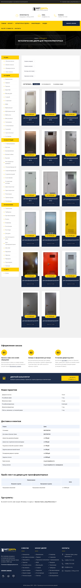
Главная (3, 23)
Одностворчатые (9, 190)
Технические (8, 208)
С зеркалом (8, 100)
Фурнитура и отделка (22, 23)
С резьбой (8, 129)
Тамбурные (8, 212)
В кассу (7, 219)
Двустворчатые (54, 573)
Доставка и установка (28, 557)
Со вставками (8, 177)
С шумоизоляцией (10, 174)
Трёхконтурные (9, 197)
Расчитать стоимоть (71, 378)
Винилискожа (8, 79)
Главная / (36, 38)
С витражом (8, 122)
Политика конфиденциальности (9, 564)
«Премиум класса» (10, 68)
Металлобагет (9, 118)
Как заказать (26, 567)
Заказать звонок (71, 23)
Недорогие (39, 570)
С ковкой (7, 97)
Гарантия (25, 562)
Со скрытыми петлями (8, 182)
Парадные (8, 258)
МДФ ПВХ (7, 90)
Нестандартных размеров (9, 162)
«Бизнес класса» (9, 64)
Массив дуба (8, 93)
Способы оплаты (27, 565)
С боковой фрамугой (10, 167)
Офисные (7, 255)
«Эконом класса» (9, 61)
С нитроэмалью (9, 125)
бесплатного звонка (15, 366)
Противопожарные (10, 215)
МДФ (6, 104)
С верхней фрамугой (10, 170)
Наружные (8, 251)
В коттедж (8, 230)
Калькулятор (26, 554)
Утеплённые (8, 201)
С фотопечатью (9, 132)
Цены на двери (26, 570)
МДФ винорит (9, 107)
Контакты (18, 28)
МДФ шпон (8, 115)
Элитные (38, 575)
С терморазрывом (10, 143)
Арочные (7, 147)
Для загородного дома (9, 238)
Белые (7, 273)
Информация (35, 23)
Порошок (7, 86)
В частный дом (40, 573)
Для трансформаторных (10, 243)
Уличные (7, 266)
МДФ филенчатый (10, 111)
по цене (36, 84)
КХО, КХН (7, 248)
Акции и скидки (27, 573)
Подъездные (8, 262)
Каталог (10, 23)
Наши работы (26, 559)
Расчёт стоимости (7, 28)
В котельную (8, 226)
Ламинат (7, 82)
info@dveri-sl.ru (46, 16)
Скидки (44, 23)
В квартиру (8, 222)
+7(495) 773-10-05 (62, 16)
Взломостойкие (9, 154)
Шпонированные (54, 575)
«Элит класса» (9, 72)
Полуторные (8, 194)
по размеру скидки (58, 84)
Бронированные (9, 150)
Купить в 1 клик (30, 122)
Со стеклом (8, 136)
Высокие (7, 158)
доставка (64, 360)
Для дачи (7, 233)
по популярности (46, 84)
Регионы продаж (27, 575)
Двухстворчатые (9, 186)
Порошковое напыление (42, 559)
